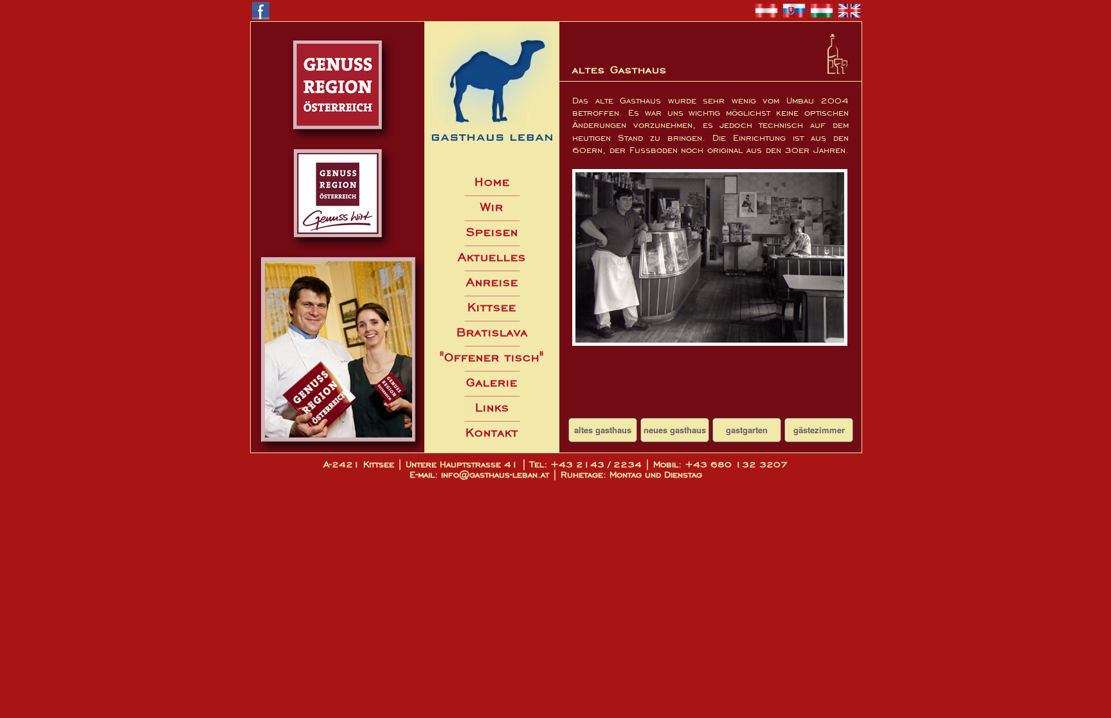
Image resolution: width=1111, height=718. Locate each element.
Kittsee (491, 307)
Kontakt (491, 432)
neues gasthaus (675, 430)
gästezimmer (819, 430)
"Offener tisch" (492, 357)
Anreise (492, 281)
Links (492, 407)
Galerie (492, 382)
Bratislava (492, 332)
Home (492, 181)
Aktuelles (492, 256)
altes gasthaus (602, 430)
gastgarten (747, 430)
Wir (491, 206)
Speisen (492, 231)
